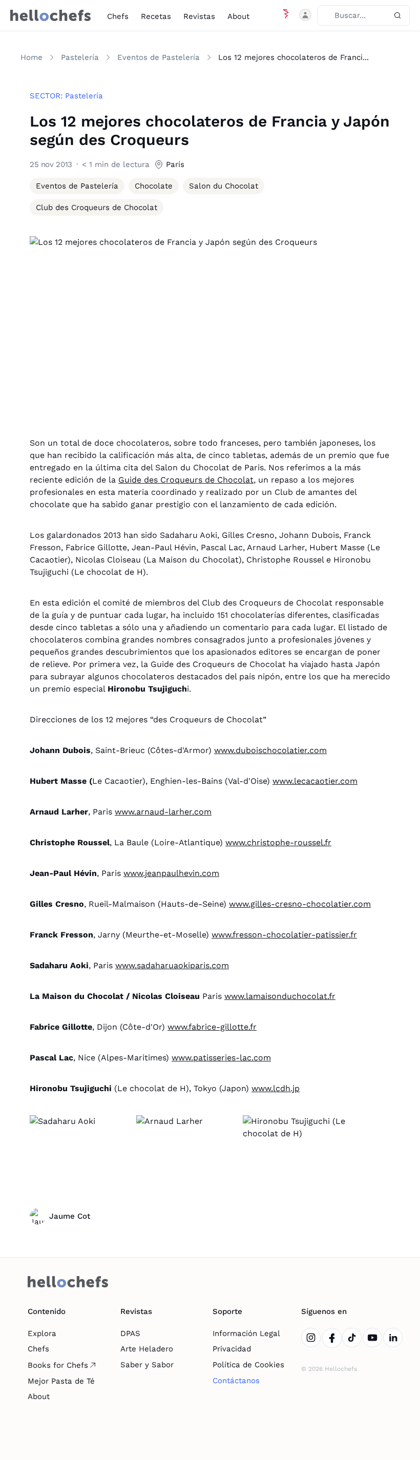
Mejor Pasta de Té (61, 1381)
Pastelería (80, 57)
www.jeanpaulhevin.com (171, 873)
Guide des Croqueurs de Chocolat (186, 480)
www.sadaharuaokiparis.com (172, 965)
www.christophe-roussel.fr (278, 842)
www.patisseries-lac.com (221, 1057)
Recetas (156, 16)
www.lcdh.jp (275, 1088)
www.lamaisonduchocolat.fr (279, 996)
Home (31, 57)
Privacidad (232, 1348)
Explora (42, 1333)
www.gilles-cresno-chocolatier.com (300, 904)
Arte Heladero (146, 1348)
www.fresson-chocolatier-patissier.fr (284, 935)
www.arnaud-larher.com (163, 812)
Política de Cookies (248, 1364)
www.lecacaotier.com (315, 781)
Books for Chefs (58, 1365)
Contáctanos (236, 1380)
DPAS (130, 1333)
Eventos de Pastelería (158, 57)
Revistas (199, 16)
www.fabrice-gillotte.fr (212, 1027)
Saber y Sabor (147, 1364)
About (238, 16)
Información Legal (246, 1333)
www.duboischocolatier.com (270, 750)
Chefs (118, 16)
